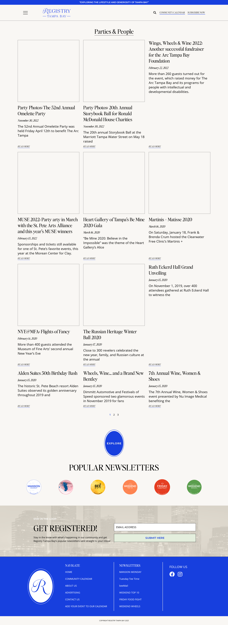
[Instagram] (180, 574)
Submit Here (154, 537)
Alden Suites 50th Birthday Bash (47, 373)
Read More (24, 146)
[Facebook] (172, 574)
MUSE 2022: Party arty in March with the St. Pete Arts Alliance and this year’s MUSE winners (48, 225)
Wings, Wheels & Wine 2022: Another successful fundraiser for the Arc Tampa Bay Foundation (176, 52)
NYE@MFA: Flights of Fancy (44, 331)
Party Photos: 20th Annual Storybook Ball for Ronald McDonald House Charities (107, 113)
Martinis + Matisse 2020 (170, 219)
